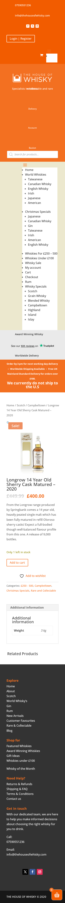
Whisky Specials (36, 286)
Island (32, 315)
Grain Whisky (37, 296)
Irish (31, 193)
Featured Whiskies (19, 746)
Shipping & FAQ (17, 789)
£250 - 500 (27, 585)
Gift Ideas (13, 756)
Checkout (31, 277)
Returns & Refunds (19, 784)
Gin (30, 226)
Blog (9, 731)
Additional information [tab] (27, 607)
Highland (34, 310)
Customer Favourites (20, 721)
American (34, 203)
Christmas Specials (38, 212)
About (10, 691)
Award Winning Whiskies (23, 751)
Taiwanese (35, 179)
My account (33, 268)
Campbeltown (37, 305)
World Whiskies (35, 175)
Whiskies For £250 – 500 (41, 253)
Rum (28, 282)
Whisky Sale (33, 263)
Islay (31, 319)
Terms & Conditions (20, 794)
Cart (28, 272)
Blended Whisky (39, 301)
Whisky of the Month (20, 769)
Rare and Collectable (43, 590)
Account (32, 127)
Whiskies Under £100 (39, 258)
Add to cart (17, 563)
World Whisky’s (16, 701)
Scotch (32, 291)
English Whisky (38, 189)
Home (53, 56)
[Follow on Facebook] (27, 26)
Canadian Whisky (39, 184)
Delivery (32, 108)
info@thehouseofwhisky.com (32, 15)
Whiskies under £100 (20, 761)
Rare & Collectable (18, 726)
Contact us (13, 799)
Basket (32, 147)
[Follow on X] (32, 26)
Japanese (34, 198)
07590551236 (23, 5)
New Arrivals (15, 716)
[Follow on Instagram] (37, 26)
